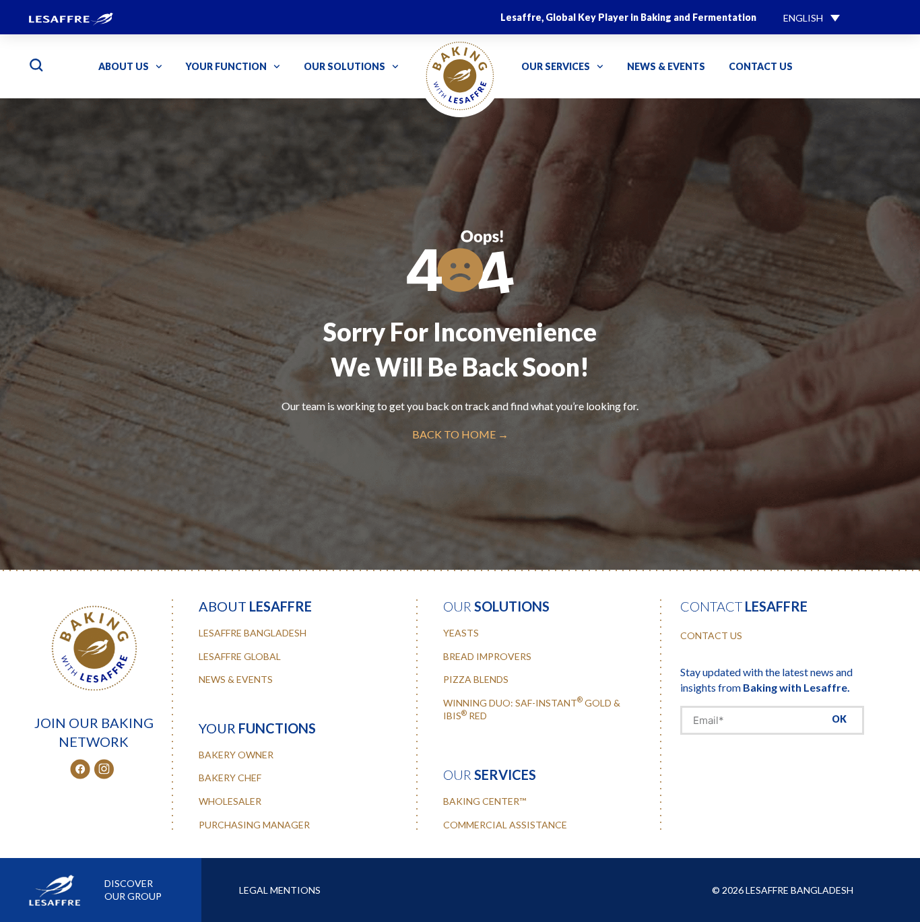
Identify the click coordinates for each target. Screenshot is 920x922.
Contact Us (761, 66)
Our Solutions (344, 66)
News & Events (666, 66)
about (255, 606)
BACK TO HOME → (460, 434)
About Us (123, 66)
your (257, 728)
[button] (812, 17)
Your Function (226, 66)
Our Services (555, 66)
